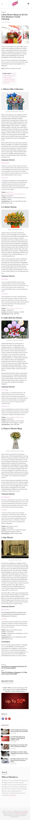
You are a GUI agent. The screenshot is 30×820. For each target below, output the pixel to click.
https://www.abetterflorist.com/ (14, 308)
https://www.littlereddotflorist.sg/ (15, 417)
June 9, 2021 (3, 22)
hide (13, 73)
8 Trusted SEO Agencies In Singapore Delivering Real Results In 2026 (17, 738)
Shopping (3, 12)
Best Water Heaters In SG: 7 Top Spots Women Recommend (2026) (19, 760)
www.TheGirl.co (9, 811)
